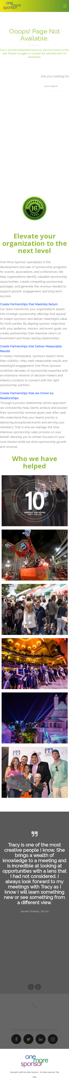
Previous (31, 987)
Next (38, 987)
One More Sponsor (30, 1072)
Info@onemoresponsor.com (34, 1030)
